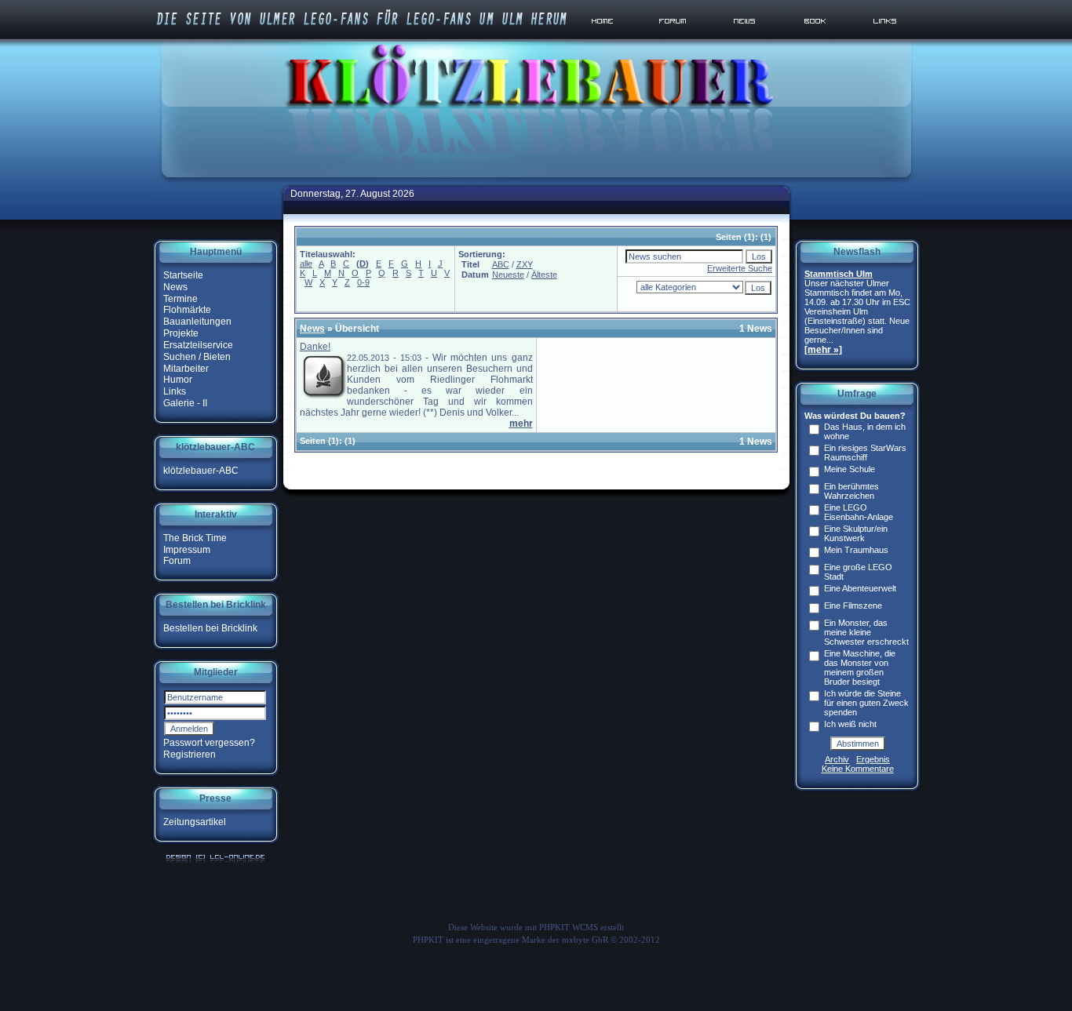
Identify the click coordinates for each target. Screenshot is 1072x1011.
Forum (177, 560)
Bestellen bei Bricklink (210, 628)
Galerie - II (185, 403)
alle (306, 263)
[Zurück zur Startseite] (605, 38)
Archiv (837, 759)
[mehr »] (823, 349)
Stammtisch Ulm (838, 273)
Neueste (508, 274)
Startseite (183, 275)
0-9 (363, 282)
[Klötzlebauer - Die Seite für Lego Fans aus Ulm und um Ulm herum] (536, 179)
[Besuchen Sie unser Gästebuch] (816, 38)
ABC (500, 264)
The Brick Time (195, 538)
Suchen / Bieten (197, 356)
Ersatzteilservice (198, 345)
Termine (180, 298)
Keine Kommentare (858, 768)
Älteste (544, 274)
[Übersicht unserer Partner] (886, 38)
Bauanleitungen (197, 321)
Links (174, 391)
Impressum (186, 549)
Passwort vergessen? (209, 742)
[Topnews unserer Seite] (745, 38)
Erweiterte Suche (739, 268)
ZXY (524, 264)
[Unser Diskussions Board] (675, 38)
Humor (177, 379)
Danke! (315, 346)
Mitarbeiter (186, 367)
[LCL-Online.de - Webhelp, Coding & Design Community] (215, 862)
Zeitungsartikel (194, 821)
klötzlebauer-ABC (201, 470)
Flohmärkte (187, 309)
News (175, 287)
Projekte (181, 333)
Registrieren (189, 754)
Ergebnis (873, 759)
